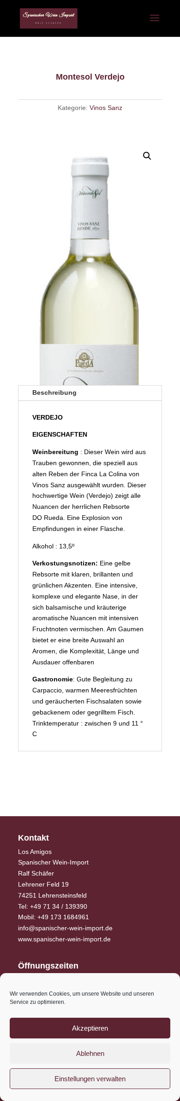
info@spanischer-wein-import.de (65, 928)
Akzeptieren (90, 1028)
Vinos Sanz (106, 107)
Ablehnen (90, 1053)
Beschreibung (54, 392)
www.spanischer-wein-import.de (64, 939)
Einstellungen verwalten (90, 1079)
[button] (147, 156)
